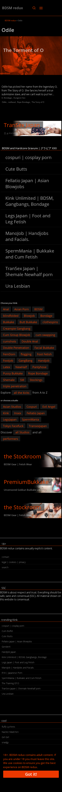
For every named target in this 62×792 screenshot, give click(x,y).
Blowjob (29, 315)
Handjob (43, 360)
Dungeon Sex (19, 97)
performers (10, 439)
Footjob (8, 360)
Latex (6, 367)
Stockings (36, 380)
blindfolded (10, 315)
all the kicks (21, 392)
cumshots (9, 341)
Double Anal (30, 341)
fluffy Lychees (8, 726)
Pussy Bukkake (13, 373)
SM (22, 380)
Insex (17, 413)
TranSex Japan (22, 125)
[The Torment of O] (31, 55)
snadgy (5, 742)
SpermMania (30, 419)
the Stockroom (22, 456)
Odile (4, 102)
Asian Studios (12, 407)
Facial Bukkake (44, 348)
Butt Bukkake (28, 322)
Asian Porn (21, 309)
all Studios (22, 432)
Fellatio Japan (36, 413)
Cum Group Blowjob (16, 335)
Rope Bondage (23, 102)
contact (5, 556)
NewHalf (21, 367)
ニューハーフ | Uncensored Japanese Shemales (29, 133)
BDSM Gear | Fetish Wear (18, 464)
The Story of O (38, 102)
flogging (26, 354)
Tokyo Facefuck (13, 426)
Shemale (9, 380)
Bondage (8, 97)
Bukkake (8, 322)
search (5, 567)
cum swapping (45, 335)
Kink (6, 413)
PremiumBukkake (26, 481)
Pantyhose (39, 367)
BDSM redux (12, 8)
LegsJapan (10, 419)
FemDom (9, 354)
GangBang (25, 360)
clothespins (50, 322)
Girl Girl (5, 737)
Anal (6, 309)
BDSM (38, 309)
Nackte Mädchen (10, 731)
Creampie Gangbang (16, 328)
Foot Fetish (44, 354)
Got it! (31, 774)
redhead (12, 102)
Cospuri (32, 407)
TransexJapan (38, 426)
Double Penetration (16, 348)
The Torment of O (23, 50)
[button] (34, 8)
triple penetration (14, 386)
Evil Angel (48, 407)
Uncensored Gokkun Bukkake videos (24, 489)
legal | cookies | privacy (14, 562)
